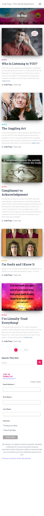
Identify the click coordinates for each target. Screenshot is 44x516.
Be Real (4, 60)
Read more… (6, 81)
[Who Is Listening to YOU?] (22, 41)
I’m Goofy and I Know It (18, 264)
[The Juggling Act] (22, 106)
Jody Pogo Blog (10, 430)
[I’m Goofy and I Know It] (22, 242)
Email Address (9, 384)
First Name (8, 397)
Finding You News (10, 426)
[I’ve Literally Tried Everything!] (22, 297)
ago (17, 85)
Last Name (7, 409)
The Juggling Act (14, 128)
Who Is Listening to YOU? (19, 64)
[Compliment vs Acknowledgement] (22, 168)
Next (26, 350)
